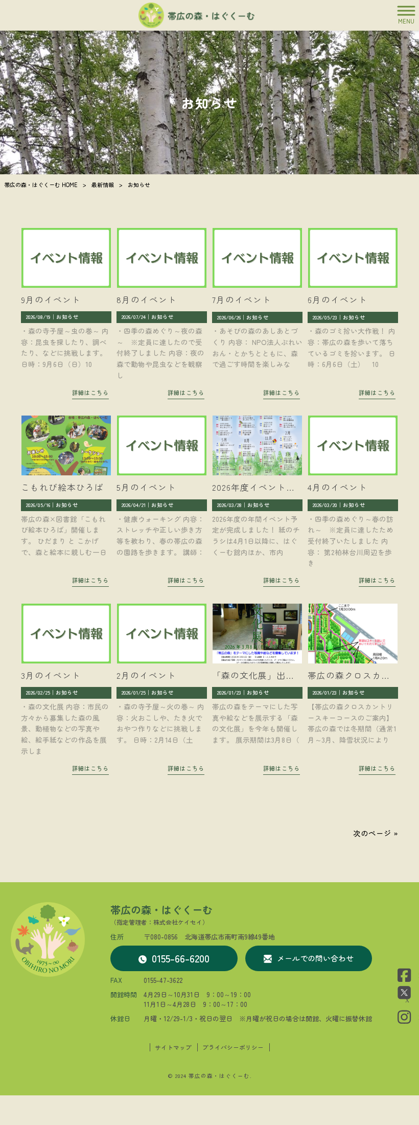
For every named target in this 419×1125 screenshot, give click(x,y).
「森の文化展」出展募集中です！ (281, 675)
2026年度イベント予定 (258, 487)
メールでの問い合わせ (315, 958)
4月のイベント (337, 487)
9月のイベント (51, 299)
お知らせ (67, 316)
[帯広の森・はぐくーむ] (196, 15)
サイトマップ (173, 1047)
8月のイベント (147, 299)
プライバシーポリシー (233, 1047)
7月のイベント (241, 299)
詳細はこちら (90, 392)
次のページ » (375, 833)
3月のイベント (51, 675)
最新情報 (102, 184)
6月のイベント (337, 299)
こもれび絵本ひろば (62, 487)
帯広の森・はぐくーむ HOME (41, 184)
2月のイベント (146, 675)
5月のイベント (146, 487)
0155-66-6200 (181, 958)
